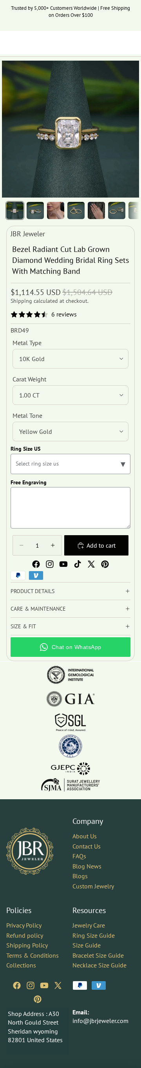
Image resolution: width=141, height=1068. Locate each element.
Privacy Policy (24, 925)
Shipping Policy (27, 945)
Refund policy (24, 935)
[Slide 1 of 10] (15, 210)
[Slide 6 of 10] (116, 210)
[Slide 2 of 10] (35, 210)
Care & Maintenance (38, 608)
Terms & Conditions (32, 955)
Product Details (32, 591)
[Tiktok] (77, 564)
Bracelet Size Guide (98, 955)
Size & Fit (23, 626)
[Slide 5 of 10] (96, 210)
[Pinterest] (105, 564)
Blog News (86, 866)
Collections (21, 965)
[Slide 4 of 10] (76, 210)
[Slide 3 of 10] (55, 210)
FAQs (79, 856)
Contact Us (86, 846)
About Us (84, 836)
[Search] (25, 42)
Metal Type (27, 343)
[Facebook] (36, 564)
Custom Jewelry (93, 886)
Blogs (80, 876)
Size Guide (86, 945)
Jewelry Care (88, 925)
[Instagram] (49, 564)
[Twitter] (91, 564)
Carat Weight (29, 379)
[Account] (114, 42)
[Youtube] (63, 564)
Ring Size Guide (93, 935)
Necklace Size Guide (99, 965)
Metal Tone (27, 415)
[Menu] (9, 43)
